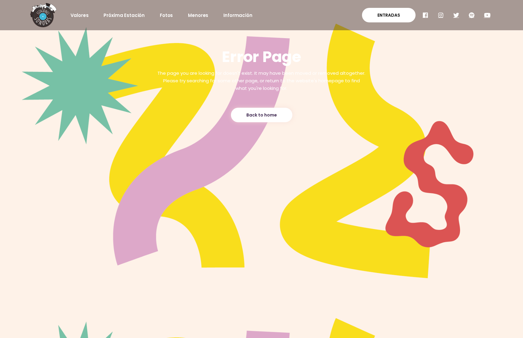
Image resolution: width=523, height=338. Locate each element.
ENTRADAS (388, 15)
